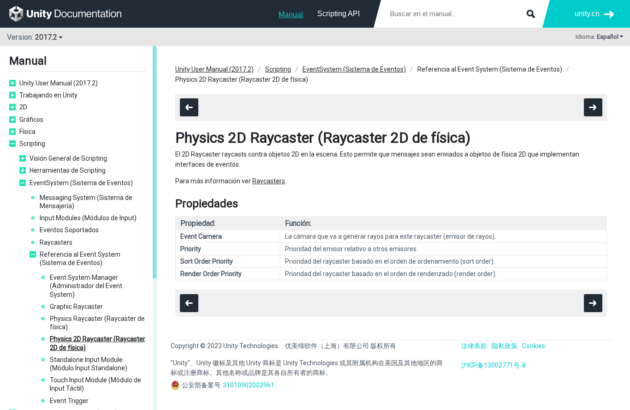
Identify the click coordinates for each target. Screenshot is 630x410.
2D (23, 107)
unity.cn (587, 14)
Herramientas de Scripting (68, 170)
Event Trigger (69, 400)
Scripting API (338, 14)
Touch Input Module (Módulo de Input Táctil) (95, 384)
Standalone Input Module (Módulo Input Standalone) (88, 364)
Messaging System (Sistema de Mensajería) (86, 202)
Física (27, 131)
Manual (291, 14)
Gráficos (31, 119)
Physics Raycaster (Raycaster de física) (97, 323)
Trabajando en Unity (48, 95)
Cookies (533, 346)
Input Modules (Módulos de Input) (88, 218)
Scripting (32, 143)
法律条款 (474, 346)
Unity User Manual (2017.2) (58, 83)
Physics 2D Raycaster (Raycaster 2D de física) (97, 343)
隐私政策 (504, 346)
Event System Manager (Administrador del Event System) (86, 286)
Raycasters (56, 242)
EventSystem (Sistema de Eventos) (81, 183)
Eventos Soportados (69, 230)
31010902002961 (248, 385)
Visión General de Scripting (68, 158)
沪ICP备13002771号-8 (493, 365)
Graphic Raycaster (76, 306)
